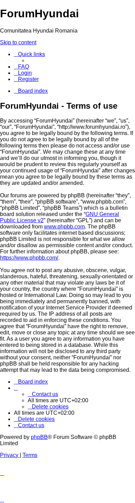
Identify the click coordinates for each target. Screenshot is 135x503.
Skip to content (18, 42)
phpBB (39, 437)
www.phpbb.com (64, 227)
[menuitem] (21, 67)
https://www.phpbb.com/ (29, 258)
